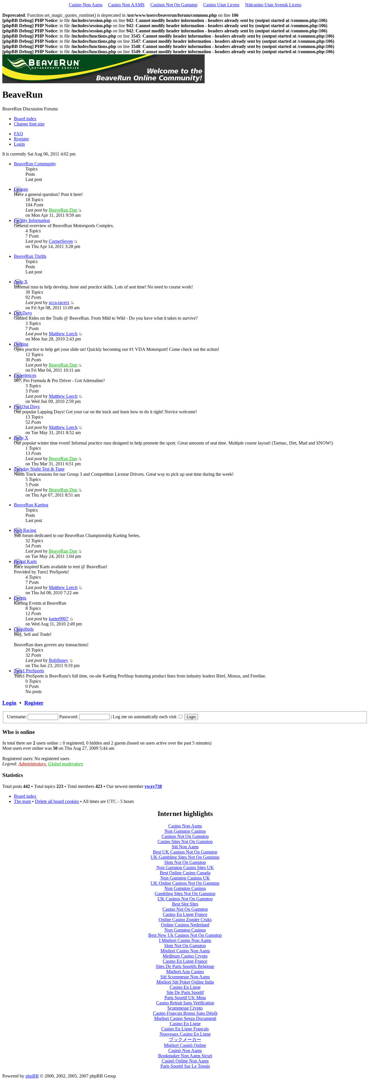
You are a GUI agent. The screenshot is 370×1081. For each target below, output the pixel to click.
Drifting (21, 344)
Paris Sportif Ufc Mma (185, 997)
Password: (68, 716)
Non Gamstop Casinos (185, 831)
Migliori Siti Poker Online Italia (185, 982)
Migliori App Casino (185, 971)
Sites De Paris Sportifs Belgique (185, 966)
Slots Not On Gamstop (185, 862)
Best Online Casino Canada (185, 872)
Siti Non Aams (185, 846)
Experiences (25, 375)
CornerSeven (61, 241)
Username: (17, 716)
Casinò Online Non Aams (185, 1060)
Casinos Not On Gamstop (173, 4)
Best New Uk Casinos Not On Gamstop (185, 935)
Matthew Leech (63, 333)
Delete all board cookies (57, 801)
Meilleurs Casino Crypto (185, 956)
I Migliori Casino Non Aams (185, 940)
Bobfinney (58, 660)
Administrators (32, 763)
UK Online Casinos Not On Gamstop (185, 883)
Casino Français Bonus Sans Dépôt (185, 1013)
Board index (25, 118)
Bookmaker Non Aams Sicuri (185, 1055)
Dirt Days (23, 312)
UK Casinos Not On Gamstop (185, 898)
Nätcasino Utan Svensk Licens (273, 4)
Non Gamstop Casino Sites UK (185, 867)
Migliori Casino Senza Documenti (185, 1018)
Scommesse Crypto (185, 1008)
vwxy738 (153, 786)
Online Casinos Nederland (185, 924)
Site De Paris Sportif (185, 992)
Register (21, 138)
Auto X (21, 281)
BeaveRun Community (35, 163)
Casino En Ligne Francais (185, 1028)
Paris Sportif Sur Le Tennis (185, 1066)
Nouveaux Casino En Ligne (185, 1034)
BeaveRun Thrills (30, 256)
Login (19, 144)
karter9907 (59, 618)
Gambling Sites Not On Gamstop (185, 893)
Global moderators (65, 763)
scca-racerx (59, 302)
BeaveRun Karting (31, 504)
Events (20, 597)
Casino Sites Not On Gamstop (185, 841)
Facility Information (32, 220)
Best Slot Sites (185, 904)
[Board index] (103, 81)
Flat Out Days (27, 406)
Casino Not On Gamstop (185, 909)
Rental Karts (25, 561)
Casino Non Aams (85, 4)
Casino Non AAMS (126, 4)
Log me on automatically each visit (145, 716)
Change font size (29, 123)
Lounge (21, 189)
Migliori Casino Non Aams (185, 950)
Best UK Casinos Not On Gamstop (185, 851)
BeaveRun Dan (63, 210)
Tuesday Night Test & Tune (39, 469)
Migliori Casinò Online (185, 1045)
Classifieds (24, 629)
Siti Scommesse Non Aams (185, 976)
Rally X (21, 437)
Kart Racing (25, 530)
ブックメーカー (185, 1039)
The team (22, 801)
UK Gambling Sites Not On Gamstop (185, 857)
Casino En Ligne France (185, 914)
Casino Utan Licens (221, 4)
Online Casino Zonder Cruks (185, 919)
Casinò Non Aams (185, 1050)
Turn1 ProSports (29, 670)
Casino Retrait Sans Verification (185, 1002)
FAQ (18, 133)
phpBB (32, 1075)
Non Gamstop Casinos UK (185, 877)
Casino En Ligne (185, 987)
